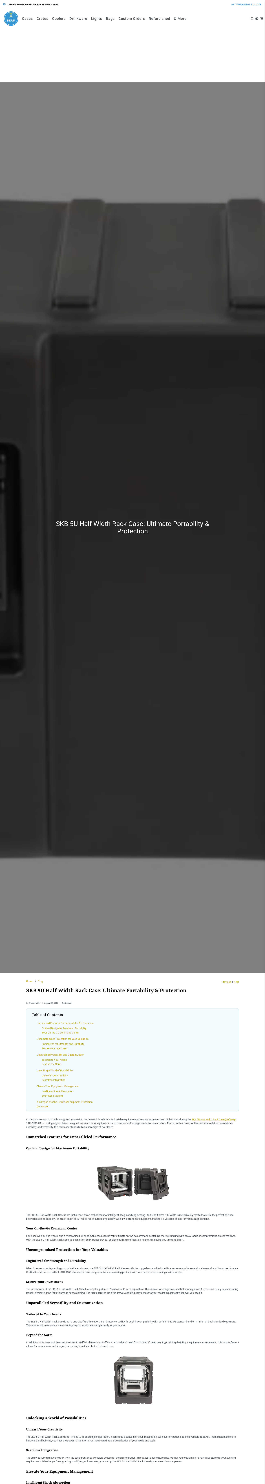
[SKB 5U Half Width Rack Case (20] (132, 1211)
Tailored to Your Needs (54, 1059)
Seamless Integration (53, 1080)
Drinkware (78, 18)
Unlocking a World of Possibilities (55, 1070)
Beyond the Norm (51, 1064)
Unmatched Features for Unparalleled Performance (65, 1023)
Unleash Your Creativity (55, 1075)
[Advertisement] (132, 55)
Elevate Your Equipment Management (58, 1086)
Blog (40, 981)
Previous (226, 982)
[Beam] (11, 18)
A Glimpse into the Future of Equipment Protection (65, 1102)
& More (180, 18)
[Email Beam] (4, 4)
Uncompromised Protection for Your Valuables (63, 1038)
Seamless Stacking (52, 1095)
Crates (42, 18)
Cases (27, 18)
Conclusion (43, 1106)
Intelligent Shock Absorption (57, 1091)
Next (236, 982)
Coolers (59, 18)
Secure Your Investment (55, 1048)
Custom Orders (131, 18)
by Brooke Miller (33, 1003)
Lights (96, 18)
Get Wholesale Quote (246, 4)
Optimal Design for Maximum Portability (64, 1028)
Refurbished (159, 18)
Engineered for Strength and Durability (63, 1044)
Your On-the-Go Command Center (60, 1032)
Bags (110, 18)
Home (29, 981)
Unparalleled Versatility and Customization (60, 1054)
